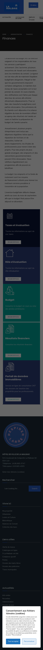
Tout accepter (13, 641)
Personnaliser (29, 641)
